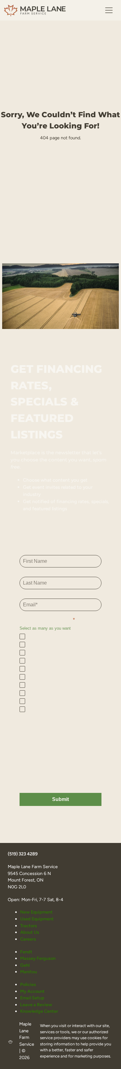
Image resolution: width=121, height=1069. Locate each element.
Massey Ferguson (38, 958)
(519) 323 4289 (23, 854)
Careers (28, 939)
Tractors (28, 925)
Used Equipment (37, 919)
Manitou (28, 971)
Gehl (24, 965)
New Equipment (36, 912)
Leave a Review (36, 1004)
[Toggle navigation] (109, 10)
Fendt (26, 952)
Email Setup (32, 998)
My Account (32, 991)
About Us (29, 932)
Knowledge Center (39, 1011)
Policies (28, 984)
